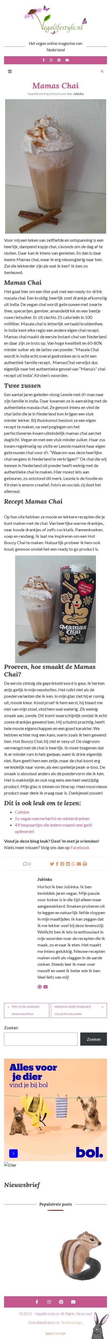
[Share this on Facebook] (57, 863)
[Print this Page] (85, 863)
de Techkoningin (69, 1322)
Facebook (43, 60)
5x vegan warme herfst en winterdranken (52, 818)
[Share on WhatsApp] (73, 863)
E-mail (67, 60)
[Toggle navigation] (10, 71)
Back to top (55, 1333)
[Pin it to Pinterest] (62, 863)
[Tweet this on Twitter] (52, 863)
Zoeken (11, 1027)
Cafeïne (22, 811)
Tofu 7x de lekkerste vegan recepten (26, 1010)
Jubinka (78, 93)
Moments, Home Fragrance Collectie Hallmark (72, 1010)
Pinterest (59, 60)
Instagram (51, 60)
